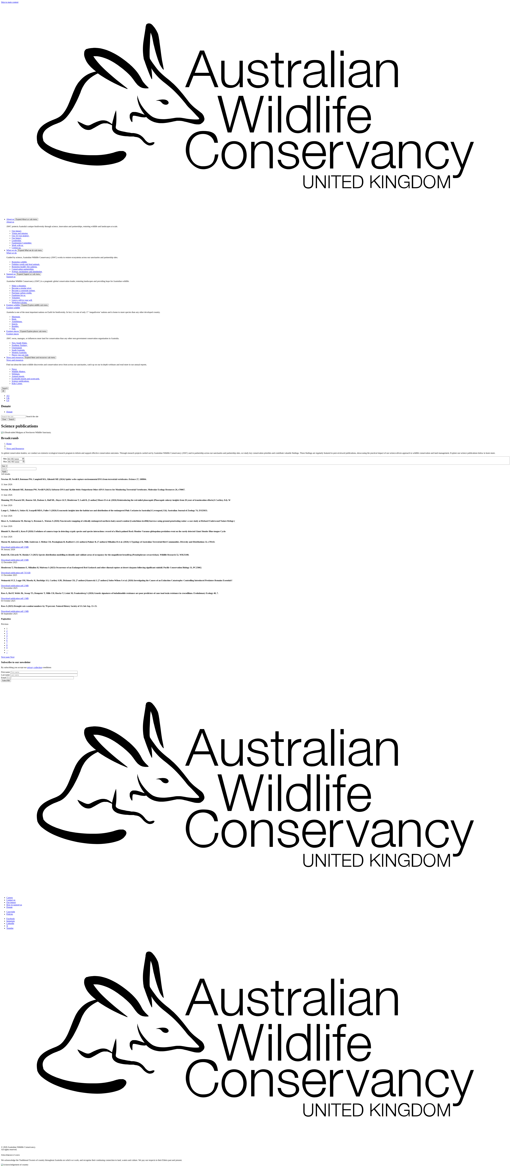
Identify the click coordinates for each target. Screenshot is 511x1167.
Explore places (12, 334)
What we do (11, 253)
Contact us (10, 900)
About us (10, 222)
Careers (9, 897)
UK (8, 398)
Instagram (10, 921)
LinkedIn (10, 923)
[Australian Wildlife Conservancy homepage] (255, 214)
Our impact (11, 902)
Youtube (9, 928)
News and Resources (15, 448)
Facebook (10, 919)
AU (8, 396)
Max (5, 461)
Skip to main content (9, 2)
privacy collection (34, 667)
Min (5, 459)
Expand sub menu (26, 219)
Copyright (10, 912)
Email (3, 678)
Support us (10, 277)
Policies (9, 914)
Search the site (32, 416)
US (7, 400)
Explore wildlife (13, 308)
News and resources (14, 360)
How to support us (14, 905)
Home (9, 444)
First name (5, 672)
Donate (9, 412)
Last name (5, 675)
